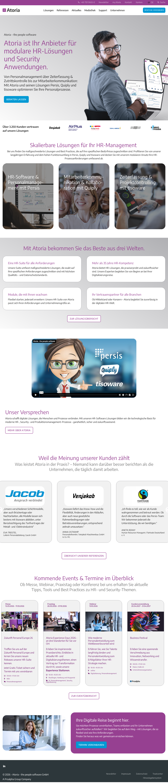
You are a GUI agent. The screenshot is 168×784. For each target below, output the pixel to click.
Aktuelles (76, 10)
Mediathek (90, 10)
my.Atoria (116, 2)
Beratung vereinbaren (154, 10)
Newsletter (104, 2)
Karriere (139, 2)
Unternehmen (117, 10)
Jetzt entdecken (14, 217)
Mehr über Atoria (19, 430)
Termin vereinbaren (91, 744)
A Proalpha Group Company (17, 779)
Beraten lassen (16, 99)
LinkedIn (4, 766)
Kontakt (128, 2)
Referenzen (63, 10)
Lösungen (48, 10)
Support (103, 10)
